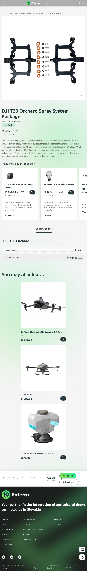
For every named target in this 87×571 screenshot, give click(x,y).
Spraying (27, 524)
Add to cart (68, 476)
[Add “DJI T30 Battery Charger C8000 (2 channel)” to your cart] (32, 192)
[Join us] (82, 549)
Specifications (44, 228)
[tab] (44, 230)
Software (6, 540)
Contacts (57, 524)
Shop (3, 13)
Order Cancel (8, 545)
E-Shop (5, 520)
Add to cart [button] (63, 339)
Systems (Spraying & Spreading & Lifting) (25, 13)
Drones (5, 524)
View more (9, 215)
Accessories (9, 13)
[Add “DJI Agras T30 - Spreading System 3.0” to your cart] (71, 192)
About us (57, 520)
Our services (29, 520)
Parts (4, 534)
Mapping (27, 534)
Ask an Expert (69, 482)
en (47, 3)
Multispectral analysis (34, 529)
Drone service (29, 540)
